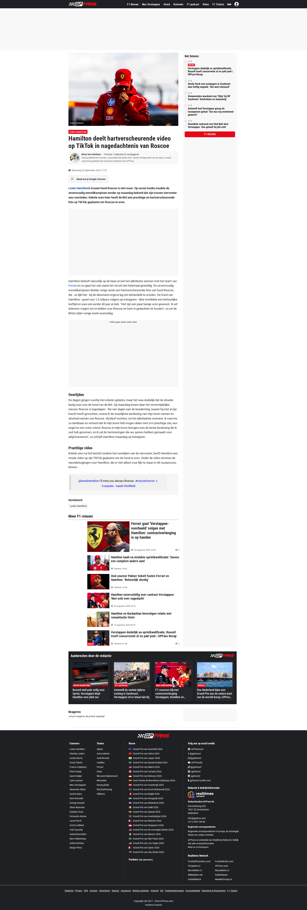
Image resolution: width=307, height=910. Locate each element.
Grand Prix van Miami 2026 (146, 767)
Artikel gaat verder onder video (123, 322)
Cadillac (101, 762)
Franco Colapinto (78, 767)
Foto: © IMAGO (77, 123)
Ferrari (72, 285)
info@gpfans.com (197, 818)
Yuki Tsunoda (76, 829)
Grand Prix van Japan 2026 (146, 758)
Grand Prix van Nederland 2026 (148, 803)
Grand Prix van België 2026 (146, 794)
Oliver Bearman (77, 807)
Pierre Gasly (75, 771)
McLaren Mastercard (107, 776)
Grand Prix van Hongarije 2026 (148, 798)
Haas (99, 771)
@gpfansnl (195, 758)
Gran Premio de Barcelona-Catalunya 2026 (154, 780)
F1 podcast (193, 4)
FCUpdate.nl (194, 866)
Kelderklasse (221, 875)
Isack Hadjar (76, 776)
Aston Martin (103, 753)
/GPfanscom (196, 749)
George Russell (77, 803)
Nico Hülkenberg (78, 838)
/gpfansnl (195, 771)
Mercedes (101, 780)
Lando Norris (76, 758)
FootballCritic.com (224, 861)
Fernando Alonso (78, 816)
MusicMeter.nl (222, 870)
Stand (167, 4)
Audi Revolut (103, 758)
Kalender (178, 4)
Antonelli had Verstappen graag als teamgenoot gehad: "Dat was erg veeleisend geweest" (210, 111)
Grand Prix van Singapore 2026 (148, 825)
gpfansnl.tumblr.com (200, 780)
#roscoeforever (145, 481)
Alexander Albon (78, 789)
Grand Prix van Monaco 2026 (147, 776)
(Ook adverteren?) (146, 860)
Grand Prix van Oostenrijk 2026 (148, 785)
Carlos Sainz (76, 794)
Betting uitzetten (141, 890)
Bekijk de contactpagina (198, 847)
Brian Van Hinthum (91, 154)
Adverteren (104, 890)
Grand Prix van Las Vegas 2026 (148, 843)
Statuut (115, 890)
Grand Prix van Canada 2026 (147, 771)
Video (206, 4)
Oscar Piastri (76, 762)
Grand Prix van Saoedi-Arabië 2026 (150, 762)
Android (154, 890)
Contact (94, 890)
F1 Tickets (218, 4)
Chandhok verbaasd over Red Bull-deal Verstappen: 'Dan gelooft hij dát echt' (208, 126)
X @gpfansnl (194, 753)
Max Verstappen (151, 4)
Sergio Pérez (76, 847)
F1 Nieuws (133, 4)
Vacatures (126, 890)
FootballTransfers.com (199, 861)
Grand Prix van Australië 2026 (147, 749)
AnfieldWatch (194, 879)
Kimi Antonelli (76, 798)
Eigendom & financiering (214, 890)
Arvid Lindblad (77, 825)
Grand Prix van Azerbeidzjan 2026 (149, 816)
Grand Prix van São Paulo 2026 (148, 838)
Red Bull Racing (104, 789)
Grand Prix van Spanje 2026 (146, 812)
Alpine (100, 749)
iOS (161, 890)
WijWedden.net (195, 875)
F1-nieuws (210, 134)
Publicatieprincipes (174, 890)
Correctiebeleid (192, 890)
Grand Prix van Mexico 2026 (147, 834)
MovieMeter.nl (195, 870)
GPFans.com (221, 866)
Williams (101, 794)
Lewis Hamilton (78, 132)
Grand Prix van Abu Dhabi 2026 (148, 852)
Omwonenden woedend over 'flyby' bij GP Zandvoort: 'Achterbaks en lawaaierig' (209, 98)
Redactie (69, 890)
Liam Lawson (76, 780)
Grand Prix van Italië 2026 (145, 807)
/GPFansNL (196, 762)
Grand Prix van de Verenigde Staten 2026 (153, 829)
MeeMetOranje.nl (223, 879)
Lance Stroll (75, 820)
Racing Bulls (103, 785)
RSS (86, 890)
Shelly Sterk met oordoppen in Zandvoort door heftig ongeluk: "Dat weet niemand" (209, 85)
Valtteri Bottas (77, 843)
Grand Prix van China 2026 (146, 753)
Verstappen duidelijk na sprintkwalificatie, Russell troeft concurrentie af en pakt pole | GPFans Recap (210, 71)
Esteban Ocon (76, 812)
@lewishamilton (89, 481)
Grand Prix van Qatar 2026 (146, 847)
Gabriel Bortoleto (78, 834)
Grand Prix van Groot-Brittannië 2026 (151, 789)
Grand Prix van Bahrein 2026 (147, 820)
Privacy (78, 890)
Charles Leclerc (77, 753)
